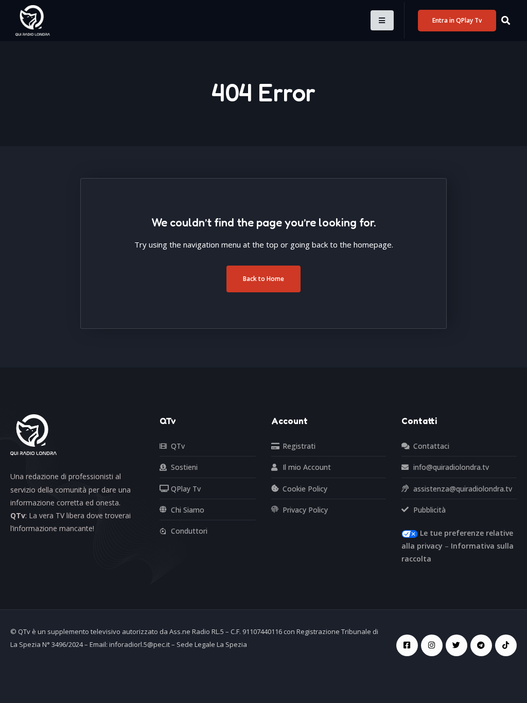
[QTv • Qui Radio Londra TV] (32, 20)
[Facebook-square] (407, 645)
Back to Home (263, 278)
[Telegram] (481, 645)
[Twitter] (456, 645)
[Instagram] (432, 645)
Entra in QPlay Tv (457, 20)
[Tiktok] (506, 645)
